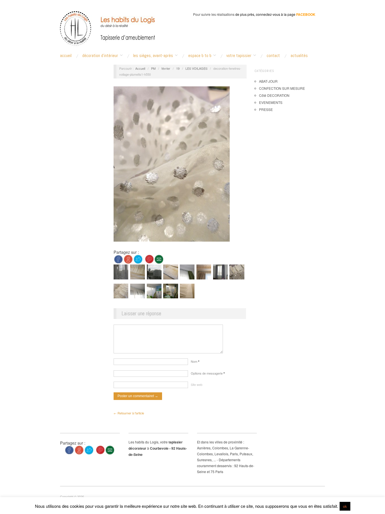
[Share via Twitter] (138, 258)
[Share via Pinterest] (149, 258)
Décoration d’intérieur (100, 55)
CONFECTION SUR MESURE (282, 88)
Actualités (299, 55)
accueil (66, 55)
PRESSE (266, 109)
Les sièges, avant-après (153, 55)
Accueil (140, 68)
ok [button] (345, 506)
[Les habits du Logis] (107, 31)
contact (273, 55)
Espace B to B (199, 55)
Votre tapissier (238, 55)
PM (153, 68)
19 (178, 68)
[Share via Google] (128, 258)
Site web (196, 384)
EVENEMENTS (270, 102)
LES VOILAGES (196, 68)
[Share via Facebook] (118, 258)
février (165, 68)
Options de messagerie (208, 373)
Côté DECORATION (274, 95)
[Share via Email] (159, 258)
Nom (195, 361)
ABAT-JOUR (268, 81)
